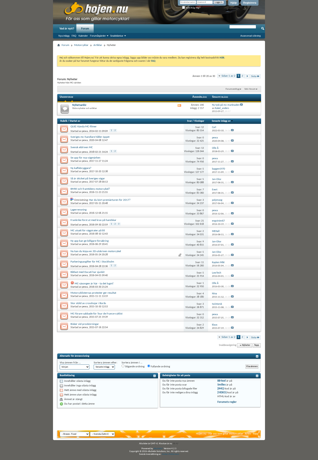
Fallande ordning (160, 366)
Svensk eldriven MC (82, 147)
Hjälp (233, 2)
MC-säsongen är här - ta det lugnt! (94, 283)
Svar (189, 121)
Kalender (83, 35)
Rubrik (63, 121)
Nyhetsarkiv (79, 105)
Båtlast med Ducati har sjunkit (87, 272)
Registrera (249, 2)
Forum (85, 28)
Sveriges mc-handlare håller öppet (90, 137)
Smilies (221, 384)
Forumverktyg (232, 89)
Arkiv (248, 433)
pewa (85, 131)
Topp (256, 345)
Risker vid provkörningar (85, 324)
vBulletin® (158, 448)
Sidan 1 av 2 (228, 76)
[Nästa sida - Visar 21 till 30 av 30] (247, 76)
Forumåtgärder (98, 35)
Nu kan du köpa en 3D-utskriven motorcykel (96, 251)
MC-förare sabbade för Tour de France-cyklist (96, 313)
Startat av (75, 121)
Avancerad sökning (250, 35)
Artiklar (97, 45)
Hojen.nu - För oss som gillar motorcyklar (219, 433)
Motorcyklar (81, 45)
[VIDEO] (221, 392)
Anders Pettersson (170, 454)
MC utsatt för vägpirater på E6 (88, 230)
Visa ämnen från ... (70, 362)
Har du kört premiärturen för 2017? (109, 200)
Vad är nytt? (66, 28)
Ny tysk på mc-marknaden (225, 105)
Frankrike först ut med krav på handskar (93, 220)
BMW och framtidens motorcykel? (90, 189)
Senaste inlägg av (221, 121)
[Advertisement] (159, 49)
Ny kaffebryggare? (81, 168)
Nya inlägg (63, 35)
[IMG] (220, 388)
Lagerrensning (79, 209)
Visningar (199, 121)
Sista (253, 76)
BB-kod (221, 380)
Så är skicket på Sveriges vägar (88, 178)
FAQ (74, 35)
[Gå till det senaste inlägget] (232, 131)
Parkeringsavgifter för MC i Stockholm (92, 261)
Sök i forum (249, 89)
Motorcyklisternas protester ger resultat (93, 293)
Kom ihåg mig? (193, 7)
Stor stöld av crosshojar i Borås (88, 303)
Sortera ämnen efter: (105, 362)
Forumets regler (227, 402)
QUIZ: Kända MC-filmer (84, 126)
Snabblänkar (116, 35)
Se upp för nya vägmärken (85, 157)
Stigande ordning (134, 366)
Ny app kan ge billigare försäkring (90, 241)
